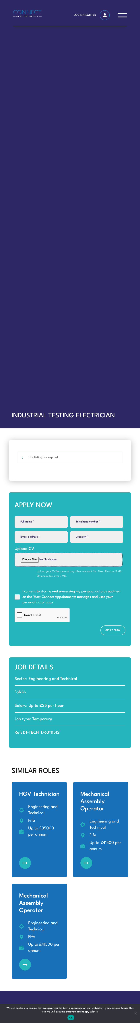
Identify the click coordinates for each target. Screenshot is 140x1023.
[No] (135, 1013)
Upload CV (24, 549)
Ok (71, 1017)
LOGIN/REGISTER (85, 15)
